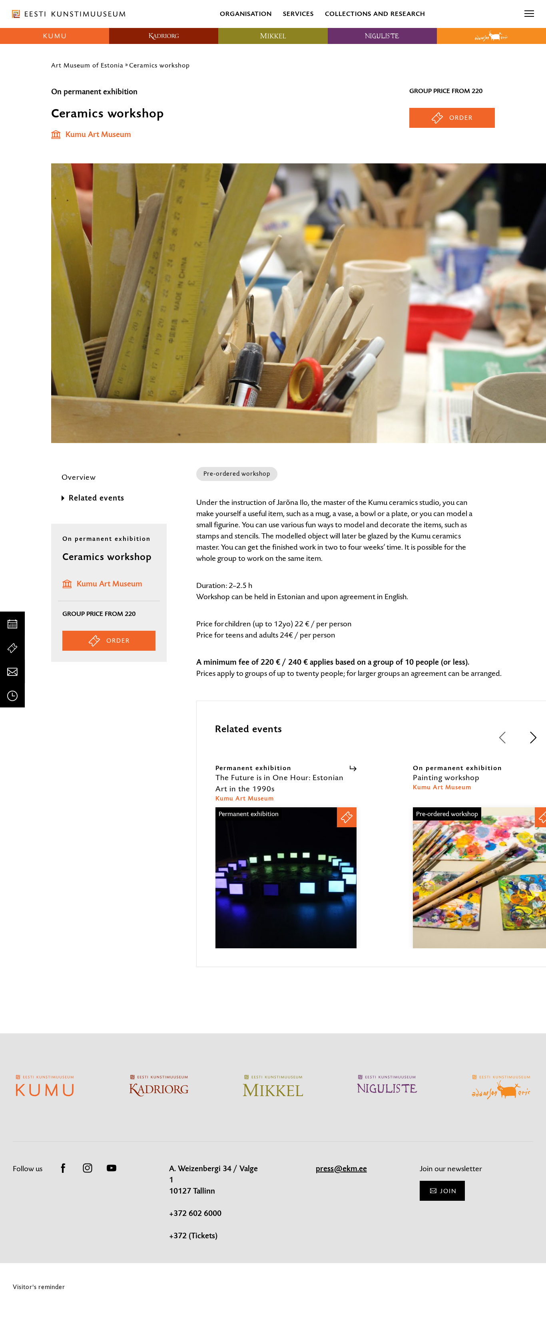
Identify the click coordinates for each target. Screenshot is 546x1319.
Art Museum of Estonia (87, 65)
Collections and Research (375, 14)
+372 (179, 1236)
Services (298, 14)
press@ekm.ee (341, 1169)
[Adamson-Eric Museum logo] (491, 36)
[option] (286, 856)
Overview (79, 477)
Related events (96, 498)
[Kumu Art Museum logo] (54, 36)
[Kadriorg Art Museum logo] (163, 36)
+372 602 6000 (195, 1213)
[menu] (529, 14)
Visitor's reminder (39, 1287)
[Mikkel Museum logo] (272, 36)
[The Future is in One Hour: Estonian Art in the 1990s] (286, 885)
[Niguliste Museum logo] (382, 36)
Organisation (246, 14)
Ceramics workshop (160, 65)
